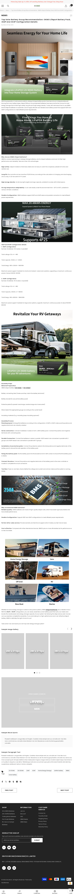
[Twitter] (6, 781)
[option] (13, 652)
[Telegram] (17, 781)
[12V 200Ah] (37, 345)
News (7, 10)
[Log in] (66, 6)
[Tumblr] (13, 781)
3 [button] (39, 672)
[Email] (20, 781)
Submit (37, 840)
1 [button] (34, 672)
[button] (71, 629)
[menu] (2, 6)
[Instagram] (9, 847)
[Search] (8, 6)
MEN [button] (37, 708)
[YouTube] (14, 847)
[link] (12, 651)
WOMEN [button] (37, 701)
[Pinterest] (10, 781)
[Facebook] (2, 781)
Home (2, 10)
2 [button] (37, 672)
